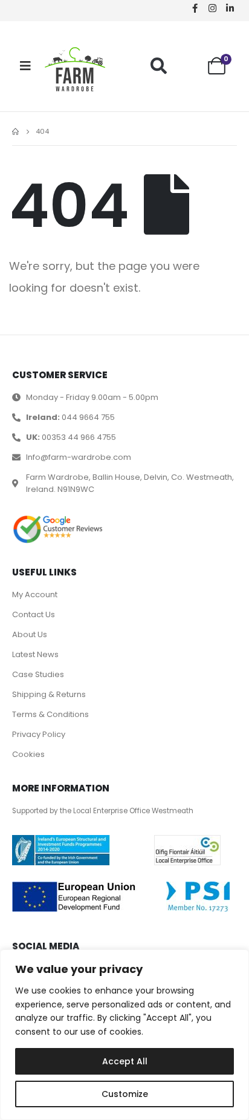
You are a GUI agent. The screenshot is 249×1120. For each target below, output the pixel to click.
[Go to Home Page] (15, 131)
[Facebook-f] (194, 8)
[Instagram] (212, 8)
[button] (159, 66)
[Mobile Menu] (25, 66)
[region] (124, 1034)
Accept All (124, 1061)
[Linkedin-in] (229, 8)
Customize (125, 1094)
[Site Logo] (75, 69)
